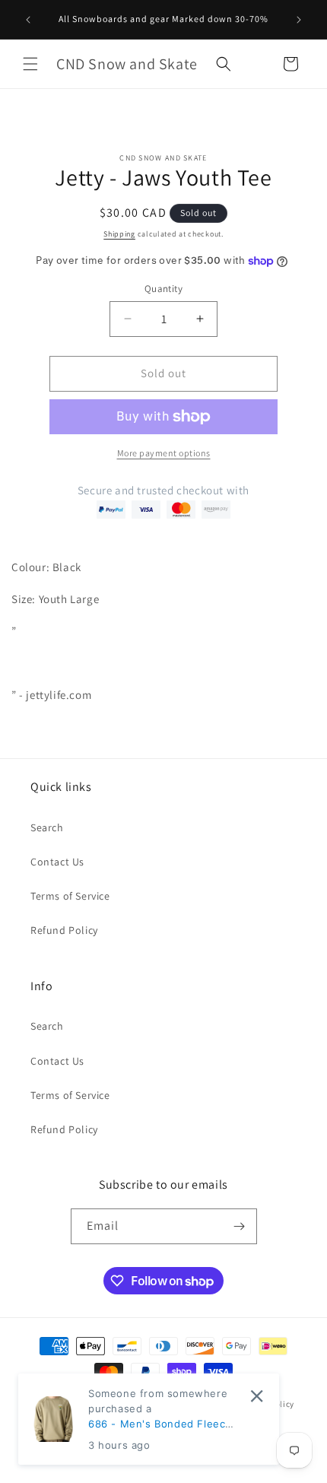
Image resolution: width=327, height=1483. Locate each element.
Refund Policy (64, 930)
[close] (256, 1396)
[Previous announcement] (28, 20)
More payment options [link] (164, 453)
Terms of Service (70, 896)
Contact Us (57, 862)
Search (47, 827)
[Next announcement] (299, 20)
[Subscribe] (239, 1226)
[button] (30, 64)
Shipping (119, 234)
